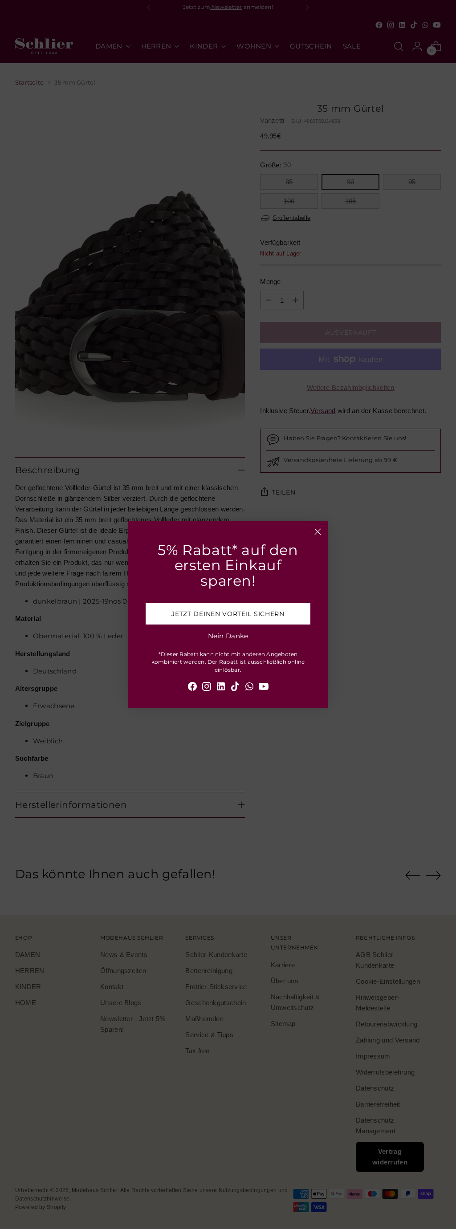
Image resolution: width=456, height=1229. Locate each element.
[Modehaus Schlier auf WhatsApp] (249, 688)
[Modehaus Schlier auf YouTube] (263, 688)
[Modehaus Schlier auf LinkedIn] (221, 688)
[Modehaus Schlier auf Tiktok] (235, 688)
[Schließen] (318, 532)
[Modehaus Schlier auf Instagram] (206, 688)
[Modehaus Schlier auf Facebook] (192, 688)
